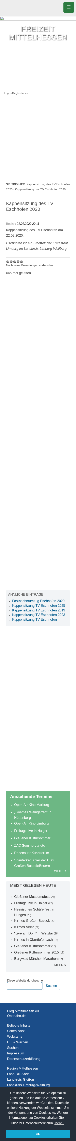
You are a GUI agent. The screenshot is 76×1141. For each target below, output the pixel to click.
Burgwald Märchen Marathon (36, 959)
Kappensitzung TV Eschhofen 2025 (38, 606)
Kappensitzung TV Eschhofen (34, 619)
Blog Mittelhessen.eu (23, 1011)
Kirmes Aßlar (24, 927)
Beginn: (11, 223)
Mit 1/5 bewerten (8, 261)
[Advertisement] (38, 141)
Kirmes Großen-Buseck (32, 921)
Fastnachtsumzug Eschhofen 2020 (38, 601)
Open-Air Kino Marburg (31, 805)
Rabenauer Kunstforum (31, 853)
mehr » (60, 965)
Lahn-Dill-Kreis (18, 1074)
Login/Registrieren (16, 93)
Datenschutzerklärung (23, 1059)
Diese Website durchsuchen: (26, 980)
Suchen (12, 1048)
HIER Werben (17, 1042)
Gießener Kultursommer (32, 838)
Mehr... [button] (59, 1123)
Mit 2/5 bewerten (11, 261)
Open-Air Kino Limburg (31, 823)
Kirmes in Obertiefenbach (33, 940)
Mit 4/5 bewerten (18, 261)
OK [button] (38, 1133)
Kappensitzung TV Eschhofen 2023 (38, 615)
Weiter (60, 871)
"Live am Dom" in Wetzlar (33, 933)
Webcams (14, 1036)
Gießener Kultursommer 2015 (36, 952)
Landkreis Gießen (20, 1079)
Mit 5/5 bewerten (21, 261)
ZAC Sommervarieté (29, 845)
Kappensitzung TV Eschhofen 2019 (38, 610)
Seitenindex (16, 1031)
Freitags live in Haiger (30, 831)
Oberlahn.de (16, 1016)
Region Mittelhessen (22, 1068)
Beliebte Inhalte (18, 1025)
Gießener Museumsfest (32, 897)
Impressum (15, 1053)
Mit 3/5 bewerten (14, 261)
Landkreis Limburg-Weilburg (28, 1085)
